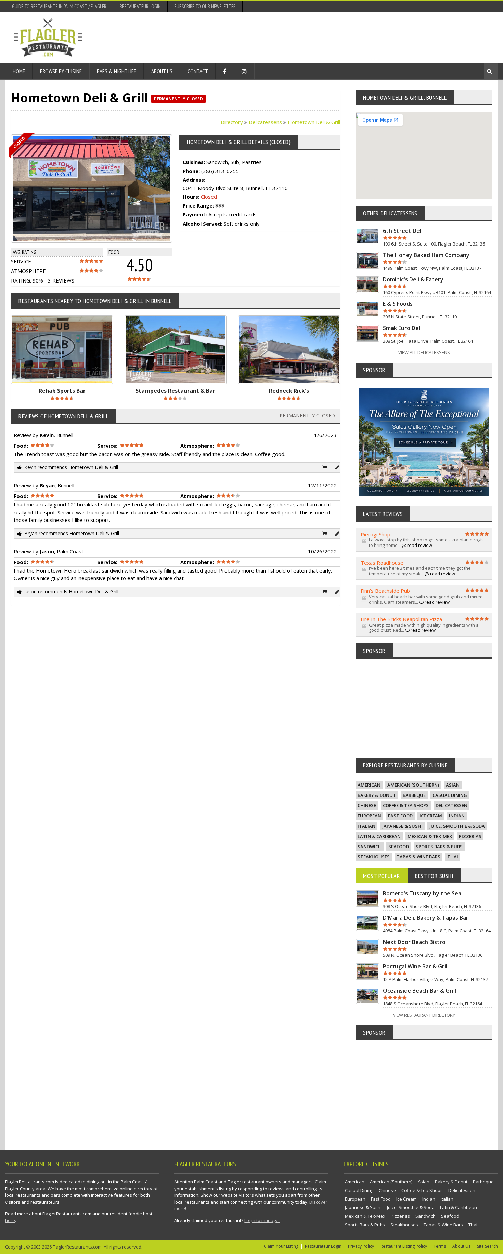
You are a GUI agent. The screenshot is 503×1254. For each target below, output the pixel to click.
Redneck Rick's (289, 390)
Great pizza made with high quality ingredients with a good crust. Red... (424, 628)
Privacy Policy (361, 1246)
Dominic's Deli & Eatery (413, 279)
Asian (453, 785)
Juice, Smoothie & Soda (457, 826)
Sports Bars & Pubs (439, 846)
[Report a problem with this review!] (324, 467)
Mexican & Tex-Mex (430, 836)
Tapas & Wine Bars (418, 857)
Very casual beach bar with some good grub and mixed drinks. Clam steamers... (426, 599)
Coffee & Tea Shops (406, 805)
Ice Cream (431, 816)
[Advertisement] (364, 37)
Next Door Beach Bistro (414, 942)
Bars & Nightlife (116, 71)
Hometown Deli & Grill (314, 121)
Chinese (367, 805)
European (369, 816)
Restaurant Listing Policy (404, 1246)
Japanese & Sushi (402, 826)
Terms (440, 1246)
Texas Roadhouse (382, 562)
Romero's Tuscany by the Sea (422, 893)
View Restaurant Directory (424, 1015)
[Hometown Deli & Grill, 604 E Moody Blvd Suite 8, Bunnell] (97, 189)
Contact (198, 71)
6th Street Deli (403, 231)
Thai (452, 857)
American (369, 785)
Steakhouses (374, 857)
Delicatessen (451, 805)
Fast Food (400, 816)
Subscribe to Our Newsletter (205, 6)
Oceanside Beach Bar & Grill (419, 990)
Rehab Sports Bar (62, 390)
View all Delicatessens (424, 352)
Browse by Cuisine (61, 71)
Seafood (398, 846)
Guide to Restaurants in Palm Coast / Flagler (59, 6)
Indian (457, 816)
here (10, 1220)
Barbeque (414, 795)
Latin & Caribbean (379, 836)
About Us (161, 71)
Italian (366, 826)
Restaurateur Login (140, 6)
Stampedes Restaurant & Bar (175, 390)
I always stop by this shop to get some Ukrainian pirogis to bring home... (426, 542)
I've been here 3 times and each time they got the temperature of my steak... (420, 571)
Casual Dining (450, 795)
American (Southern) (413, 785)
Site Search (487, 1246)
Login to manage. (262, 1220)
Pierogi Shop (375, 534)
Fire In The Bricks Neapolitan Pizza (401, 619)
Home (19, 71)
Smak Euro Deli (402, 328)
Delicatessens (265, 121)
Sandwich (370, 846)
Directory (232, 121)
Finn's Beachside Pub (385, 590)
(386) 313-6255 (220, 170)
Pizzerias (470, 836)
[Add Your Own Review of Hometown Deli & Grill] (337, 467)
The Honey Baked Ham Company (426, 255)
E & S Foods (398, 304)
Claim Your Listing (281, 1246)
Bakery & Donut (377, 795)
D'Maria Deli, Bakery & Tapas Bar (425, 917)
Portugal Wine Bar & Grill (416, 966)
